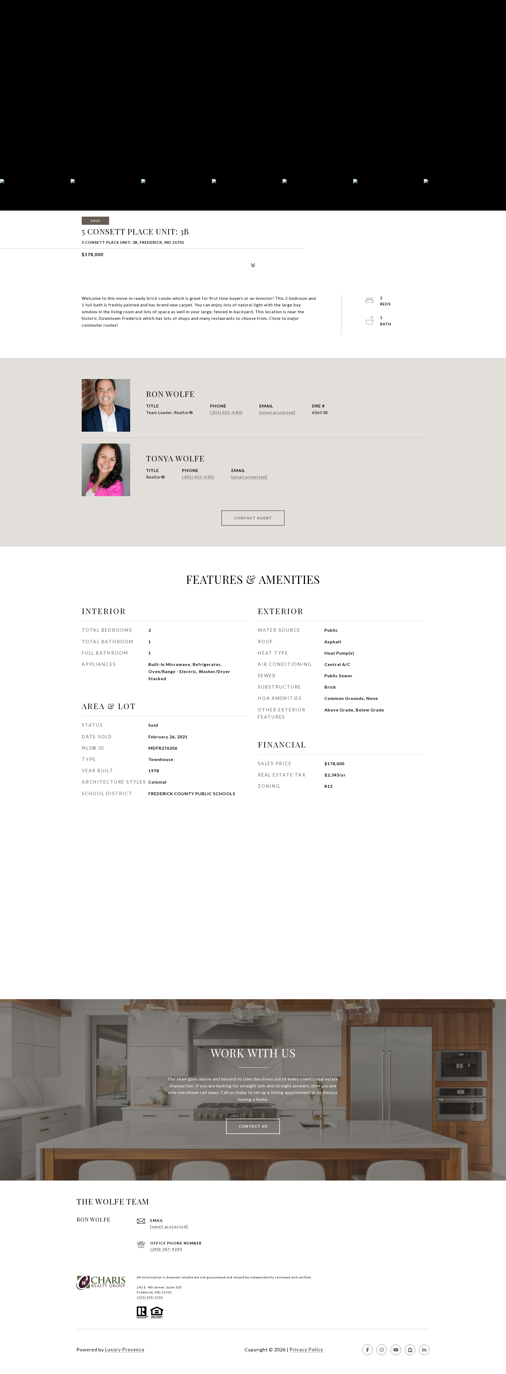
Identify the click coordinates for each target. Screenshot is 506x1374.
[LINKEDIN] (424, 1350)
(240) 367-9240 (166, 1249)
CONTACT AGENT (253, 518)
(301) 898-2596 (150, 1297)
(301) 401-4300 (226, 412)
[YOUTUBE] (396, 1350)
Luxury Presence (124, 1349)
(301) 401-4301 (198, 476)
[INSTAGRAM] (381, 1350)
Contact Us (253, 1126)
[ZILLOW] (410, 1350)
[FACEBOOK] (367, 1350)
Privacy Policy (306, 1349)
